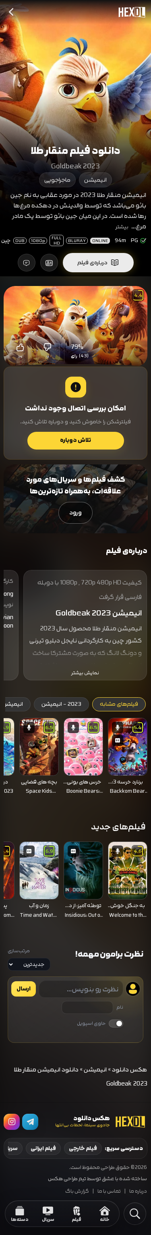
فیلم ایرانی (43, 1148)
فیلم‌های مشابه (119, 704)
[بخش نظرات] (26, 262)
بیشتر (122, 226)
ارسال (24, 989)
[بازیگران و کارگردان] (49, 262)
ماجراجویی (57, 179)
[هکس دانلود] (130, 12)
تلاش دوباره (75, 440)
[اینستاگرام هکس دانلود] (12, 1122)
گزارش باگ (77, 1191)
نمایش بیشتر (85, 673)
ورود (75, 512)
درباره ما (138, 1191)
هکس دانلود (129, 1069)
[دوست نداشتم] (48, 347)
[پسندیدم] (20, 347)
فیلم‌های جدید (118, 827)
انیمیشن (95, 179)
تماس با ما (109, 1191)
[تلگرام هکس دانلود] (30, 1122)
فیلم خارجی (83, 1148)
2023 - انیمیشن (61, 704)
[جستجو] (135, 1213)
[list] (75, 758)
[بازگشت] (12, 12)
